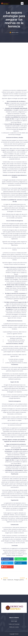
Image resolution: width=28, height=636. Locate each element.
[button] (22, 3)
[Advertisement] (14, 65)
